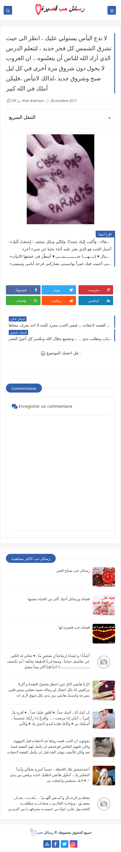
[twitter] (64, 844)
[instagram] (73, 844)
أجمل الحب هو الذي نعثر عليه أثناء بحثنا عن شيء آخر (67, 248)
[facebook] (55, 844)
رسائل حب (45, 832)
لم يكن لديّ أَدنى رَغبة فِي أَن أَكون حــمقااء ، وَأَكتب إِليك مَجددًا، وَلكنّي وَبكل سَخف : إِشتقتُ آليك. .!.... (61, 241)
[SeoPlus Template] (33, 832)
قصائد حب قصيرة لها (74, 627)
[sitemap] (47, 844)
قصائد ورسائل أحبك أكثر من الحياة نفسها (59, 598)
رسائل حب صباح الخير (73, 570)
